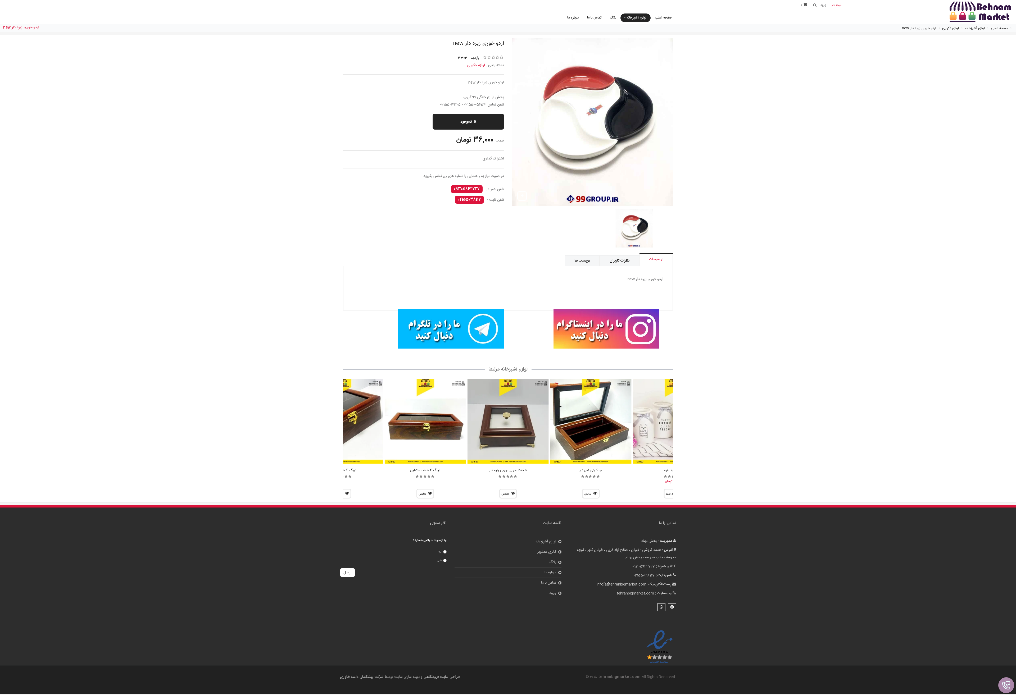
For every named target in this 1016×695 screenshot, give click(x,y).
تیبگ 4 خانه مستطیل (425, 470)
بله (439, 552)
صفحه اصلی (663, 18)
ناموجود (466, 122)
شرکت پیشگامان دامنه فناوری (361, 677)
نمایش (587, 494)
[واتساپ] (661, 607)
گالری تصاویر (546, 552)
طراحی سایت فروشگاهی (441, 677)
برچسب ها (582, 261)
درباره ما (573, 18)
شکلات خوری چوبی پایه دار (508, 470)
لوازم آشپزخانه (636, 18)
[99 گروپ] (585, 329)
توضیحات (656, 259)
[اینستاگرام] (672, 607)
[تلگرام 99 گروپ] (430, 329)
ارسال (347, 572)
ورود (552, 593)
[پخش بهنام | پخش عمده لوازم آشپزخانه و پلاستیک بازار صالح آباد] (980, 12)
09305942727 (467, 189)
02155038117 (469, 199)
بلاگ (613, 18)
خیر (439, 560)
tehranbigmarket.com (635, 593)
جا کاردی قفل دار (591, 470)
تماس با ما (594, 18)
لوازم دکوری (476, 65)
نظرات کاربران (619, 261)
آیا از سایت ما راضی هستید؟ (430, 540)
